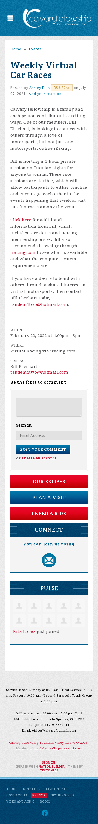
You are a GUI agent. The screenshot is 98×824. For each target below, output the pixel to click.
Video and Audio (20, 801)
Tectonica (49, 770)
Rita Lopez (24, 631)
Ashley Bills (39, 88)
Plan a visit (49, 497)
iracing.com (23, 252)
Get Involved (62, 795)
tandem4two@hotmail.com (39, 304)
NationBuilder (52, 766)
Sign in (48, 762)
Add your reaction (45, 94)
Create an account (39, 458)
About (12, 789)
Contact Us (16, 795)
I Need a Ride (49, 513)
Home (15, 49)
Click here (20, 219)
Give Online (56, 789)
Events (35, 49)
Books (45, 801)
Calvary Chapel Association (60, 748)
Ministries (32, 789)
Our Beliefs (49, 481)
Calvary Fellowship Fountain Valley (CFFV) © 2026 (48, 743)
